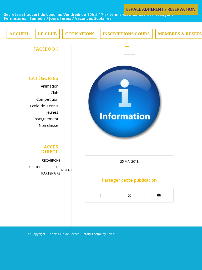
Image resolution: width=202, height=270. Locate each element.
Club (54, 92)
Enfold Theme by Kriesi (98, 234)
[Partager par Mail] (159, 195)
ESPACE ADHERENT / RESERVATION (160, 9)
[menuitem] (159, 9)
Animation (49, 86)
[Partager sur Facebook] (100, 195)
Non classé (48, 125)
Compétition (47, 99)
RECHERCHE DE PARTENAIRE (50, 167)
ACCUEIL (34, 167)
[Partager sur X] (129, 195)
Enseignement (45, 118)
